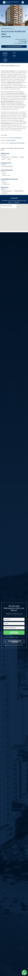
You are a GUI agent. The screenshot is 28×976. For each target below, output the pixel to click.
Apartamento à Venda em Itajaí (17, 143)
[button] (23, 2)
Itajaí (12, 28)
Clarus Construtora (11, 140)
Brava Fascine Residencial (15, 137)
